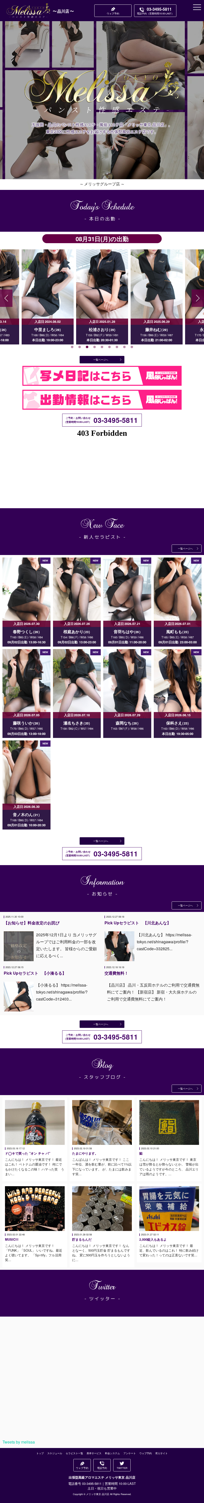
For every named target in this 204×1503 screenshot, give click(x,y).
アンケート (129, 1453)
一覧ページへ (100, 359)
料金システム (112, 1453)
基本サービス (94, 1453)
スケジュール (54, 1453)
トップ (40, 1453)
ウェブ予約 (145, 1453)
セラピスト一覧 (74, 1453)
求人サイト (161, 1453)
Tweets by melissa (18, 1442)
